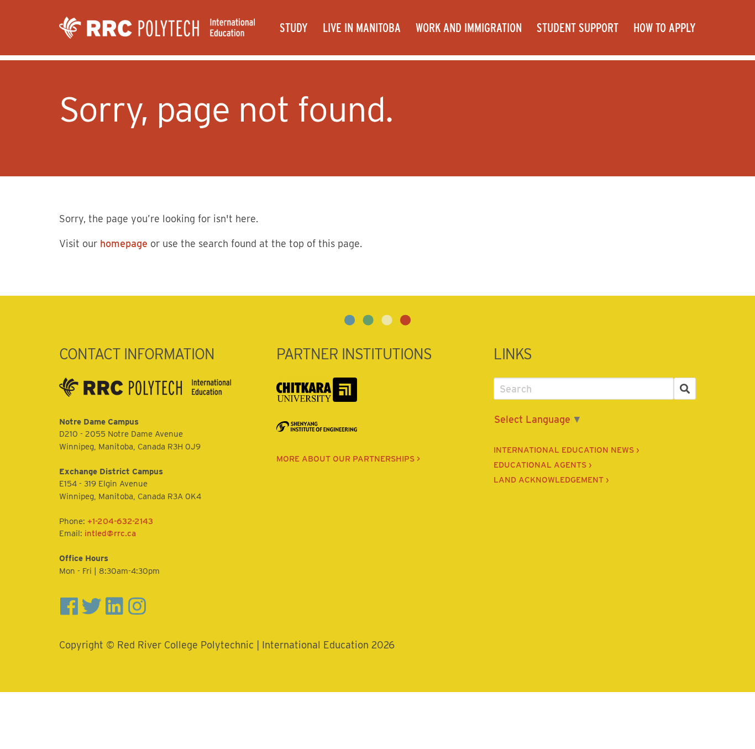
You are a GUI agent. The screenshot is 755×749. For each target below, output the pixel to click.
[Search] (685, 389)
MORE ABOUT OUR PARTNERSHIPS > (348, 459)
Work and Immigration (469, 27)
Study (294, 27)
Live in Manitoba (362, 27)
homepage (124, 243)
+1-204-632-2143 (120, 521)
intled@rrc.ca (110, 533)
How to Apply (664, 27)
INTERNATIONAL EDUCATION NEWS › (566, 450)
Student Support (577, 27)
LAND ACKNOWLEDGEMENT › (551, 480)
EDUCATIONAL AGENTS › (542, 465)
